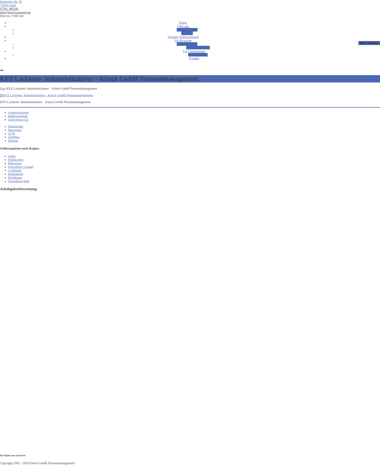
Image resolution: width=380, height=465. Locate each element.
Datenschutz (15, 126)
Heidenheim (15, 174)
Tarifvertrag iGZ (187, 44)
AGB (11, 133)
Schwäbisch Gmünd (20, 167)
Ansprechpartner (187, 30)
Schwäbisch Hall (18, 181)
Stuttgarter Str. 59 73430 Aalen (11, 3)
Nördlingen (15, 177)
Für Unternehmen (194, 51)
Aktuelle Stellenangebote (183, 37)
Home (183, 22)
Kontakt (194, 58)
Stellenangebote (18, 116)
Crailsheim (14, 170)
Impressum (15, 130)
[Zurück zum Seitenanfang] (1, 70)
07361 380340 (9, 9)
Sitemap (13, 140)
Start (3, 88)
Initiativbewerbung (198, 47)
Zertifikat (187, 33)
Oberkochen (15, 159)
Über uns (183, 26)
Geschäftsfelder (198, 55)
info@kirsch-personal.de (15, 12)
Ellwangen (14, 163)
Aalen (11, 156)
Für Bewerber (183, 40)
